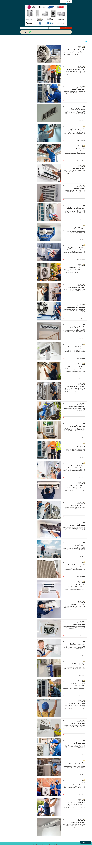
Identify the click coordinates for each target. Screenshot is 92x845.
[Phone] (25, 32)
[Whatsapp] (30, 32)
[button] (38, 41)
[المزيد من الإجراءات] (63, 47)
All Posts (85, 41)
